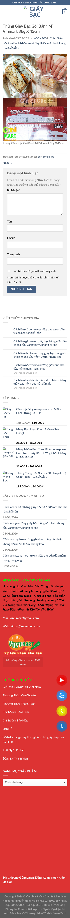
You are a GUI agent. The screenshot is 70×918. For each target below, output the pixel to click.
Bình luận (13, 190)
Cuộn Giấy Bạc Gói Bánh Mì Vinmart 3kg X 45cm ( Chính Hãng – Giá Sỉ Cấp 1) (34, 42)
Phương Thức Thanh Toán (19, 703)
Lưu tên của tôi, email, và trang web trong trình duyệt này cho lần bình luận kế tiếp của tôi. (33, 277)
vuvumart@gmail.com (24, 618)
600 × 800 (40, 38)
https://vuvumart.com (25, 626)
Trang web (13, 254)
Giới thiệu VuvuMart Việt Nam (22, 686)
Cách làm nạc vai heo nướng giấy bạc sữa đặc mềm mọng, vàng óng (38, 366)
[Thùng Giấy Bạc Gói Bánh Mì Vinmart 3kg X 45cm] (35, 97)
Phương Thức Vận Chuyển (19, 695)
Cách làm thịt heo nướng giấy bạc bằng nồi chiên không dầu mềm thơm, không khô (39, 354)
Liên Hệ (7, 728)
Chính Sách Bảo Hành (16, 712)
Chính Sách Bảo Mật (15, 720)
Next (7, 162)
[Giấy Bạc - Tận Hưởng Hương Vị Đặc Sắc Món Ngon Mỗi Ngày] (35, 12)
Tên (10, 221)
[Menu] (5, 11)
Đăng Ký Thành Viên (15, 758)
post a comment (46, 156)
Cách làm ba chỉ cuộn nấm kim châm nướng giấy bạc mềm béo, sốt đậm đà (39, 381)
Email (11, 237)
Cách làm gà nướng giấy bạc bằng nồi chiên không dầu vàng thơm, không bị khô (40, 342)
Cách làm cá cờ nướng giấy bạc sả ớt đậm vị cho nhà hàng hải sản (39, 331)
